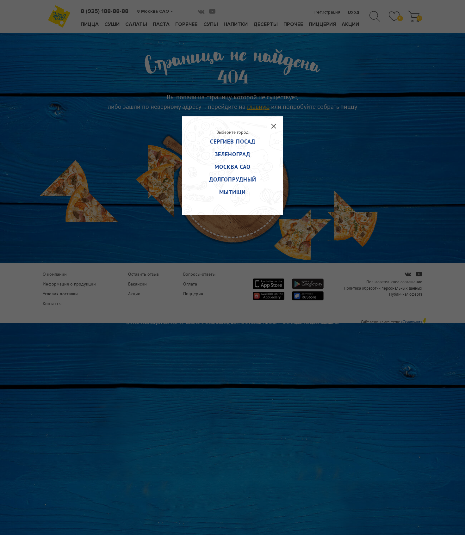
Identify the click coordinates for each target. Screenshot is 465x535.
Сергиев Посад (232, 141)
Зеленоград (232, 154)
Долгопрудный (232, 179)
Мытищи (232, 192)
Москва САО (232, 166)
